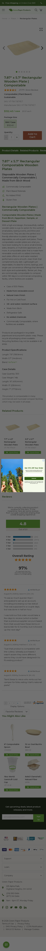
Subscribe (34, 478)
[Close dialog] (43, 460)
